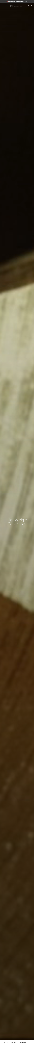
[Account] (28, 5)
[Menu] (2, 5)
